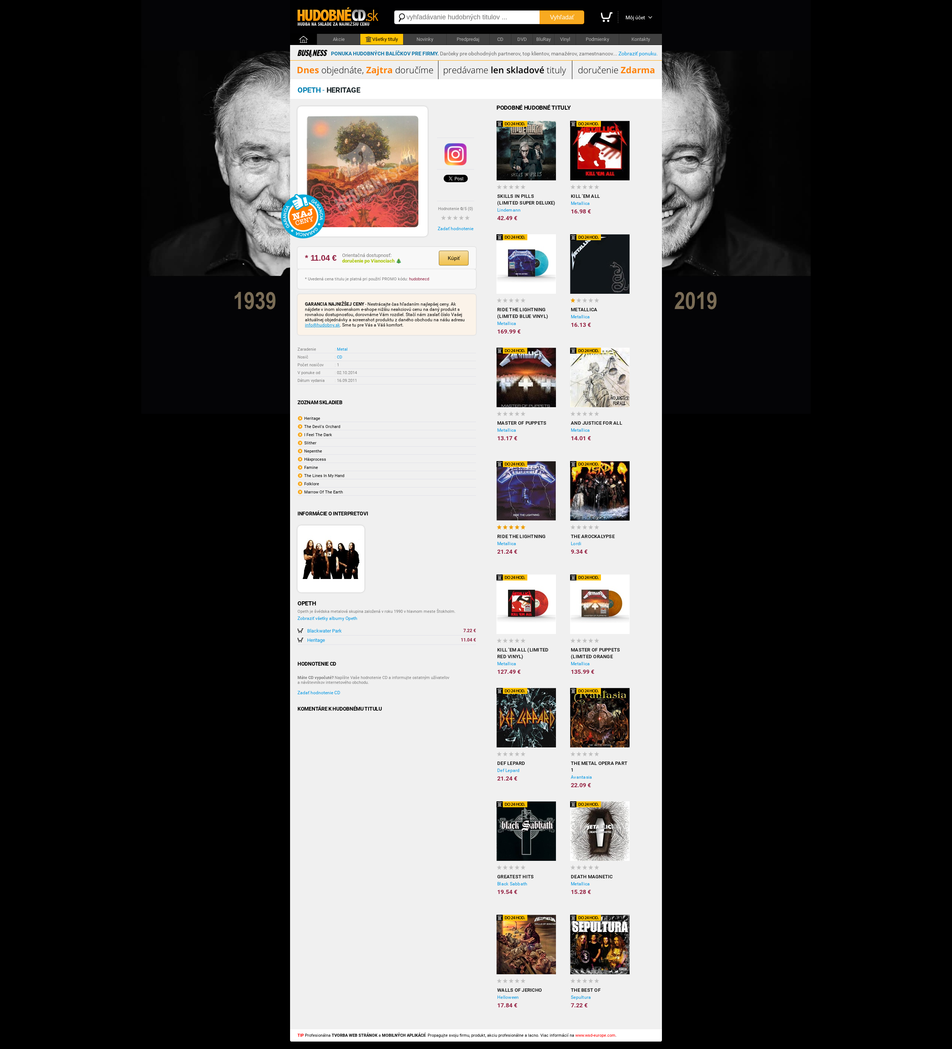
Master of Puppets (521, 423)
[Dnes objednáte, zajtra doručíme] (476, 77)
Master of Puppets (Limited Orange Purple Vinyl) (595, 653)
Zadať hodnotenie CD (319, 692)
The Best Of (586, 990)
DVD (522, 39)
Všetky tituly (385, 39)
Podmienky (597, 39)
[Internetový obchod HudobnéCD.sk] (338, 17)
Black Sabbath (512, 883)
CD (500, 39)
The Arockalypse (593, 536)
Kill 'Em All (585, 196)
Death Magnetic (592, 876)
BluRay (543, 39)
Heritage (316, 640)
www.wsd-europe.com (595, 1035)
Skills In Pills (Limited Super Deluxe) (526, 199)
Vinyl (565, 39)
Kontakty (640, 39)
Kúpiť (454, 258)
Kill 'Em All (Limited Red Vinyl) (523, 653)
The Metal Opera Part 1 (599, 766)
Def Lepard (511, 763)
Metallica (580, 203)
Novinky (424, 39)
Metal (342, 349)
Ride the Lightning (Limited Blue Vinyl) (522, 313)
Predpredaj (468, 39)
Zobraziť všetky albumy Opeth (327, 618)
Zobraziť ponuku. (638, 54)
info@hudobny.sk (322, 325)
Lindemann (509, 210)
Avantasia (581, 777)
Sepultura (581, 997)
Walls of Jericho (519, 990)
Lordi (576, 543)
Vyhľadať (562, 17)
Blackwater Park (324, 631)
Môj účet (635, 17)
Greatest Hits (515, 876)
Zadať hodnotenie (455, 228)
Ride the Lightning (521, 536)
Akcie (339, 39)
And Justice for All (596, 423)
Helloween (508, 997)
